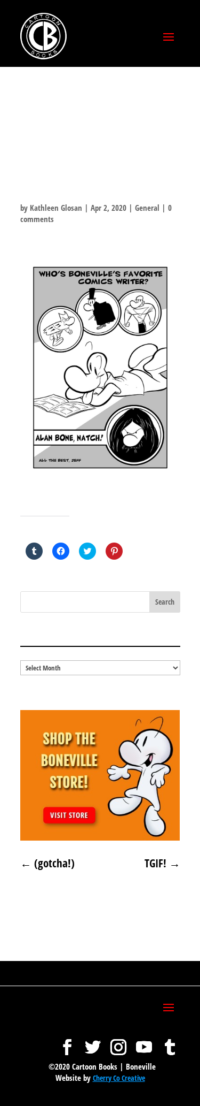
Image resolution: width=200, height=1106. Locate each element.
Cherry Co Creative (119, 1078)
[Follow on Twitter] (92, 1041)
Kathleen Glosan (56, 207)
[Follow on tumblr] (169, 1041)
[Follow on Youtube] (144, 1041)
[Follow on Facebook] (67, 1041)
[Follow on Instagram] (118, 1041)
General (147, 207)
